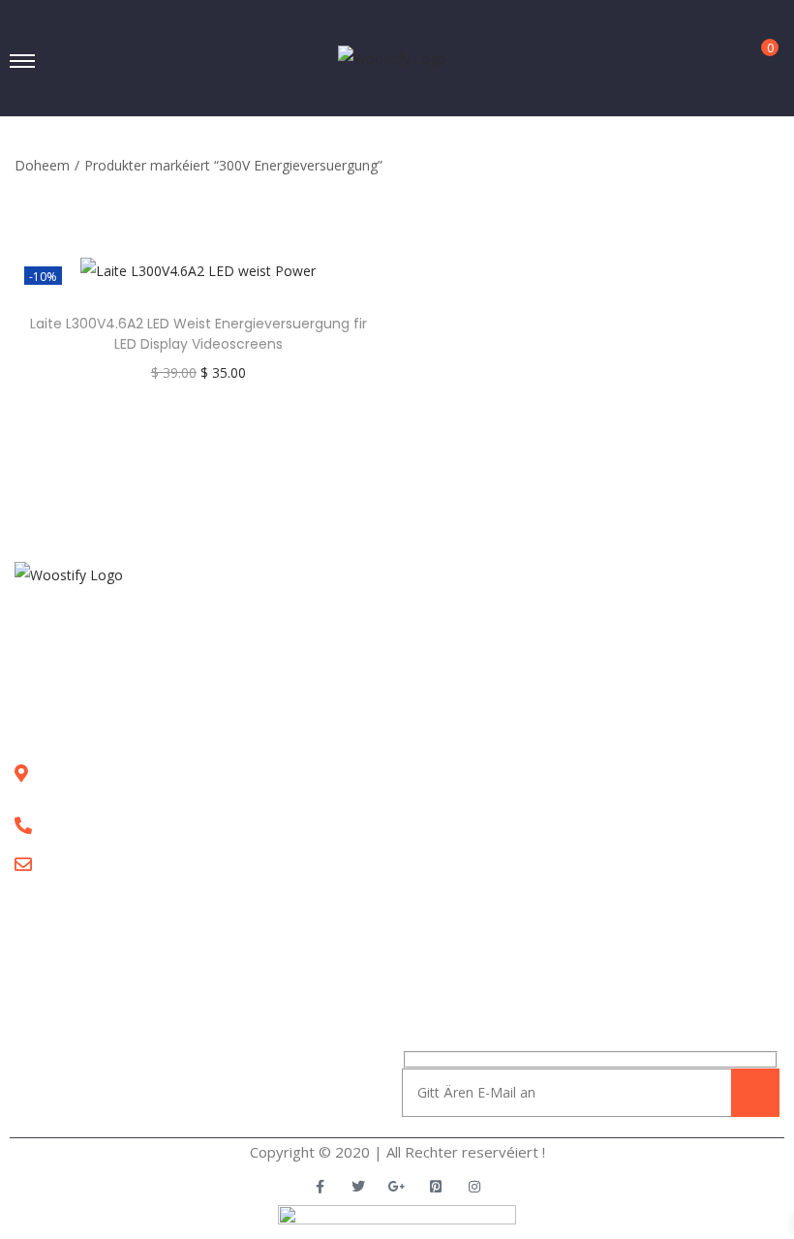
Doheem (42, 165)
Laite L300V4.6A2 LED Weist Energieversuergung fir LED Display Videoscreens (198, 334)
